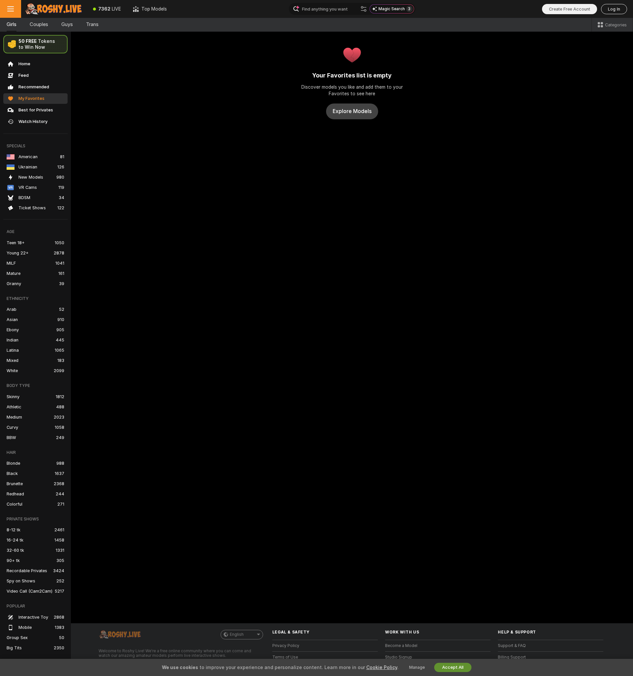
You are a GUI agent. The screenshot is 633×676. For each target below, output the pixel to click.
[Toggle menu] (10, 9)
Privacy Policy (285, 645)
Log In (614, 9)
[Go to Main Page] (54, 9)
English (237, 634)
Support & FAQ (512, 645)
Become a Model (401, 645)
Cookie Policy (381, 667)
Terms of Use (285, 657)
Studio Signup (398, 657)
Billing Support (512, 657)
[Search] (363, 9)
